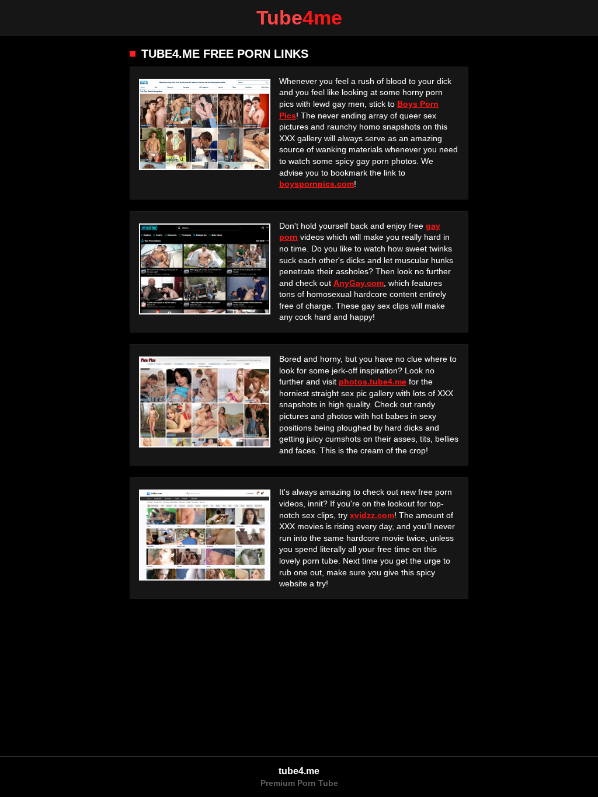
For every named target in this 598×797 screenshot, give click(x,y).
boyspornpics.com (316, 183)
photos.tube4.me (372, 381)
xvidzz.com (372, 515)
